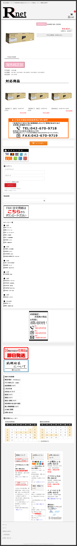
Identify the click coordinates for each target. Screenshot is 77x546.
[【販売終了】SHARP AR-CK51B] (38, 96)
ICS (15, 227)
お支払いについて (13, 391)
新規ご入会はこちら (10, 190)
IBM (15, 230)
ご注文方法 (13, 388)
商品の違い (13, 379)
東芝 (15, 274)
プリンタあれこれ (13, 382)
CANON (15, 251)
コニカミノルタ (15, 256)
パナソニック (15, 281)
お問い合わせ (13, 412)
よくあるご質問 (13, 409)
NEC (15, 235)
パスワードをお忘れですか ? (13, 188)
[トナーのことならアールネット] (15, 16)
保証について (13, 397)
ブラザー (15, 290)
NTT (15, 237)
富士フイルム (15, 288)
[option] (20, 38)
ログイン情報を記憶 (13, 182)
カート (5, 528)
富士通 (15, 285)
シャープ (15, 265)
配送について (13, 394)
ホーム (5, 524)
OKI (15, 242)
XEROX (15, 268)
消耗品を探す (7, 531)
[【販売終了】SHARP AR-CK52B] (15, 96)
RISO (15, 306)
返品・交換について (13, 400)
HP (15, 232)
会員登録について (13, 385)
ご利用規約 (6, 534)
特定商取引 (13, 403)
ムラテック (15, 297)
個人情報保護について (13, 406)
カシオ (15, 249)
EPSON (15, 240)
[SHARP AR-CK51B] (61, 96)
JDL (15, 263)
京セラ (15, 254)
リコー (15, 303)
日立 (15, 283)
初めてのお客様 (13, 376)
